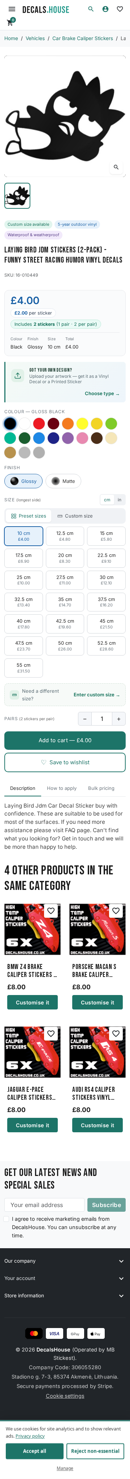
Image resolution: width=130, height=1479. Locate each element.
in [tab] (119, 499)
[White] (24, 423)
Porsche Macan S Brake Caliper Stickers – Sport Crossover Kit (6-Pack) (95, 971)
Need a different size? (71, 694)
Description (22, 788)
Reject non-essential (95, 1451)
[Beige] (111, 438)
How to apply (62, 788)
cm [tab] (107, 499)
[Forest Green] (24, 438)
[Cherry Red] (39, 423)
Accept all (34, 1451)
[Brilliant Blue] (53, 438)
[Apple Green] (111, 423)
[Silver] (24, 452)
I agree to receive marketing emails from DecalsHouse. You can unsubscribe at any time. (64, 1227)
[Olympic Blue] (39, 438)
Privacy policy (30, 1435)
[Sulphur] (82, 423)
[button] (91, 9)
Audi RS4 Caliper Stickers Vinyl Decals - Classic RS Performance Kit (97, 1094)
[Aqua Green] (10, 438)
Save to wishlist (65, 762)
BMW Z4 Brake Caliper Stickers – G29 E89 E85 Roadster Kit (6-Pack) (31, 971)
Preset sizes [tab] (32, 516)
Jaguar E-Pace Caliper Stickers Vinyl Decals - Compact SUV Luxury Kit (29, 1094)
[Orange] (68, 423)
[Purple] (68, 438)
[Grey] (39, 452)
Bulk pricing (101, 788)
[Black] (10, 423)
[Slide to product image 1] (17, 196)
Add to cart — (65, 740)
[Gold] (10, 452)
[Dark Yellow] (97, 423)
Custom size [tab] (79, 516)
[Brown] (97, 438)
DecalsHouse (53, 1349)
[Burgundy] (53, 423)
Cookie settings (65, 1396)
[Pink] (82, 438)
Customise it (32, 1002)
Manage (65, 1468)
